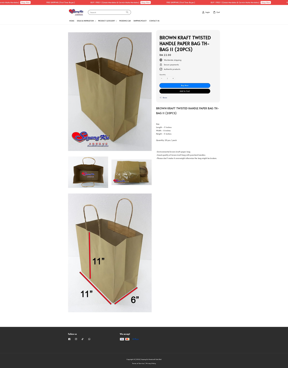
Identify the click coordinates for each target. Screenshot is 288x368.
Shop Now (8, 2)
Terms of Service (138, 363)
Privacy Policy (151, 363)
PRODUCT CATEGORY (106, 21)
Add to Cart (185, 91)
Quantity (163, 75)
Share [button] (165, 98)
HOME (71, 21)
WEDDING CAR (125, 21)
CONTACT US (154, 21)
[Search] (127, 12)
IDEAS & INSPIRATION (85, 21)
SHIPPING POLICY (140, 21)
